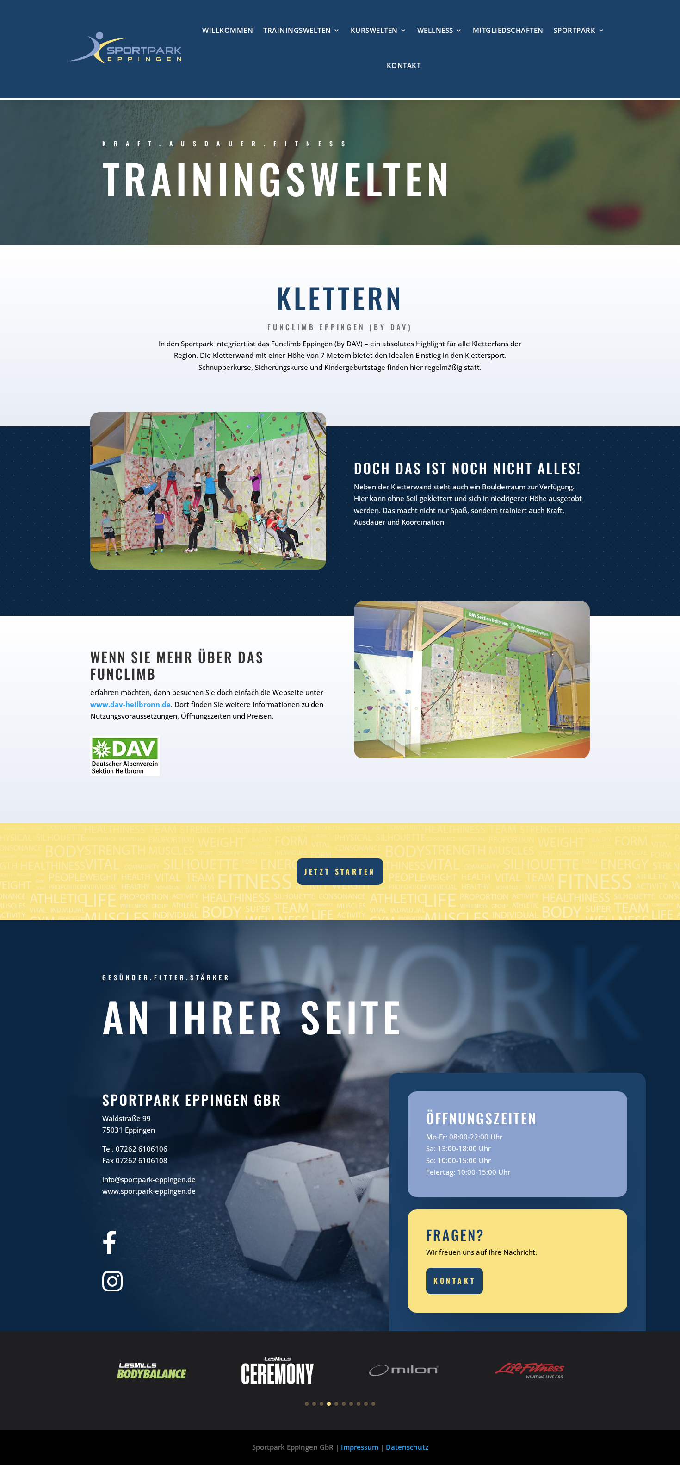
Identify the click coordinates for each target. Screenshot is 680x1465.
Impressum (359, 1447)
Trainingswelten (297, 30)
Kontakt (404, 65)
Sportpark (575, 30)
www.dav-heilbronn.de (130, 704)
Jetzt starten (340, 871)
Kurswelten (374, 30)
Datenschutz (407, 1447)
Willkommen (227, 30)
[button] (307, 1404)
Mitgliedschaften (508, 30)
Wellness (435, 30)
